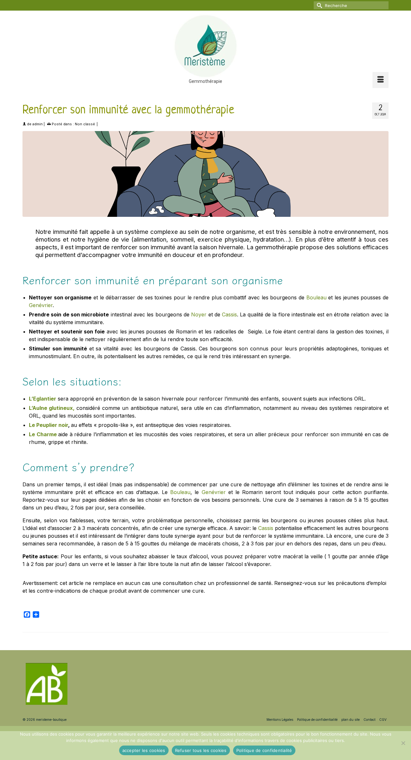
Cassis (229, 314)
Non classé (85, 124)
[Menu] (380, 80)
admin (37, 124)
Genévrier (41, 305)
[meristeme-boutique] (205, 46)
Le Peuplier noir (48, 425)
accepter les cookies (143, 750)
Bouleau (316, 297)
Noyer (199, 314)
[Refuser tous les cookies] (403, 743)
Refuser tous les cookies (201, 750)
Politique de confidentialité (264, 750)
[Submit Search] (318, 5)
